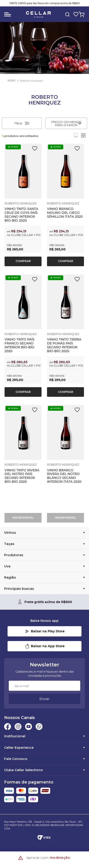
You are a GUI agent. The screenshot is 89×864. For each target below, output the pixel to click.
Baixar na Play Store (48, 631)
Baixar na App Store (48, 646)
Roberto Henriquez (31, 80)
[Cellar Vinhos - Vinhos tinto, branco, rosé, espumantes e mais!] (38, 14)
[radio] (75, 135)
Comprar (23, 261)
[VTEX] (44, 837)
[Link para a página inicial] (11, 81)
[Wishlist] (75, 14)
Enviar (44, 699)
